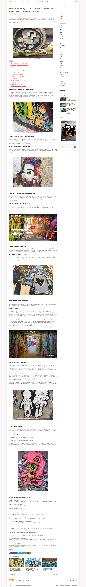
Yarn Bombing (63, 90)
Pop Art (61, 63)
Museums (62, 52)
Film (61, 32)
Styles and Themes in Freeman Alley (18, 67)
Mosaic (61, 47)
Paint (61, 56)
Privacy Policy (74, 585)
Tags (61, 78)
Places (12, 549)
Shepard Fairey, (19, 315)
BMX (61, 18)
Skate (61, 70)
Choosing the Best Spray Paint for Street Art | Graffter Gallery (71, 99)
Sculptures (62, 67)
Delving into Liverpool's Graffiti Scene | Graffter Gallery (48, 569)
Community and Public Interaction (18, 70)
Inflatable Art (63, 45)
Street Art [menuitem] (22, 1)
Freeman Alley (11, 92)
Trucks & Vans (63, 83)
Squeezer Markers (64, 72)
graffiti (37, 149)
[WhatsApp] (25, 553)
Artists (61, 14)
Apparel (62, 11)
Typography (62, 85)
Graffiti (61, 36)
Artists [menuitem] (28, 1)
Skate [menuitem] (48, 1)
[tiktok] (71, 580)
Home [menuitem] (16, 1)
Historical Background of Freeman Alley (18, 63)
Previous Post (12, 574)
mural (24, 375)
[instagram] (76, 580)
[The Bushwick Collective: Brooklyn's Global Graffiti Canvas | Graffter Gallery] (16, 562)
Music (61, 54)
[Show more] (33, 553)
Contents (11, 61)
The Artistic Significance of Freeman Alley (19, 65)
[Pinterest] (28, 553)
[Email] (30, 553)
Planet (61, 61)
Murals (61, 49)
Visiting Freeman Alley (15, 82)
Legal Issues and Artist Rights (16, 74)
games (61, 34)
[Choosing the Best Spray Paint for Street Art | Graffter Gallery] (63, 99)
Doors (61, 27)
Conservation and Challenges (17, 72)
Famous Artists (14, 78)
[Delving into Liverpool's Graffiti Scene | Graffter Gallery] (49, 562)
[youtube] (74, 580)
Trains (61, 81)
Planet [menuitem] (39, 1)
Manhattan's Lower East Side (21, 18)
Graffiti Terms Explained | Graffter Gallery (71, 104)
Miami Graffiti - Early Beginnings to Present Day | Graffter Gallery (32, 569)
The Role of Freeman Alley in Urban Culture (20, 68)
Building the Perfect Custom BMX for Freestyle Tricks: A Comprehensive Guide (71, 111)
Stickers (62, 76)
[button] (73, 2)
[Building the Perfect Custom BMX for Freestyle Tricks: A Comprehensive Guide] (63, 110)
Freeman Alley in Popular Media (17, 76)
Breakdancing (63, 23)
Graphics (62, 43)
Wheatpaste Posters (64, 87)
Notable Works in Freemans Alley (18, 80)
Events (61, 29)
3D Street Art (63, 9)
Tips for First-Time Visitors (16, 84)
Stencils (62, 74)
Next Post (55, 574)
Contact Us (67, 585)
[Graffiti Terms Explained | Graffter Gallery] (63, 105)
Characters (62, 25)
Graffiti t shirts (63, 38)
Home (57, 585)
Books (61, 20)
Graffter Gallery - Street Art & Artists (23, 585)
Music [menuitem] (43, 1)
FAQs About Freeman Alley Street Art (18, 86)
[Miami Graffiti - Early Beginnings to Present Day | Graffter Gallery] (33, 562)
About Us (62, 585)
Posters (61, 65)
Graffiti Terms (63, 41)
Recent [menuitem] (33, 1)
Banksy (22, 314)
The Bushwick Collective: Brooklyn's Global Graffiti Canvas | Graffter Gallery (15, 569)
